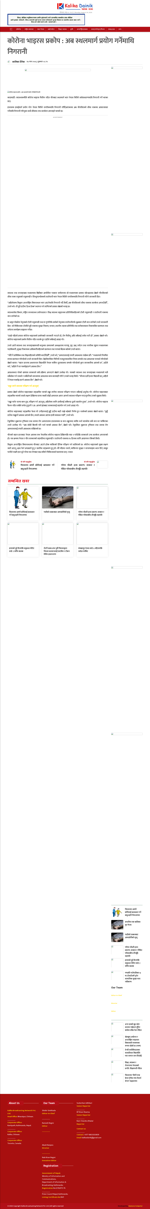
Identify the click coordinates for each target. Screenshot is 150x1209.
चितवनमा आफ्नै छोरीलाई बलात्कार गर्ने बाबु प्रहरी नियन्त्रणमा (21, 513)
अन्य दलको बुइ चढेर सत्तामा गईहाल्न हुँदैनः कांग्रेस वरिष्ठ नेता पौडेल (133, 1027)
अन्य (119, 29)
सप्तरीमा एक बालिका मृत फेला (132, 923)
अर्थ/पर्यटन (51, 29)
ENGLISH (111, 29)
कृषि (71, 29)
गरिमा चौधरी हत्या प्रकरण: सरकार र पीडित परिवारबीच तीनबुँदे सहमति (91, 513)
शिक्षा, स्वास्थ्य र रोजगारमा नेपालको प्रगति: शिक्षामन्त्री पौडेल (133, 1065)
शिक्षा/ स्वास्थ (62, 29)
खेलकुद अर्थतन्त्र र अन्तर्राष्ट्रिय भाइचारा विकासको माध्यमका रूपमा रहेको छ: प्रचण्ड (133, 1041)
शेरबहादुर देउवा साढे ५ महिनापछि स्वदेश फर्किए (90, 550)
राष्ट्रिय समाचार (29, 29)
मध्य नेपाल (40, 29)
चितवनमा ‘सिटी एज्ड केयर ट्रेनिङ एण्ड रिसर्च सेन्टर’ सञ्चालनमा (133, 1078)
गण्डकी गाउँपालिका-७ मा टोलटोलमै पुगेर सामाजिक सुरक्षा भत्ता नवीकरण (133, 977)
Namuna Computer (136, 1206)
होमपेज (18, 29)
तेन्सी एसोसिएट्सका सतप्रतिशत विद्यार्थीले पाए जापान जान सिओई (133, 1053)
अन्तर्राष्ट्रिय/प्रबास (82, 29)
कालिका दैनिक (18, 62)
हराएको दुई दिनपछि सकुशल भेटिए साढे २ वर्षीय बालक (21, 550)
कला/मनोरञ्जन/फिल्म (98, 29)
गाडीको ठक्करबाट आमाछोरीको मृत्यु (57, 512)
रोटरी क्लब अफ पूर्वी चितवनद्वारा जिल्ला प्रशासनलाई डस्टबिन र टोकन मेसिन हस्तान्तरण (57, 551)
